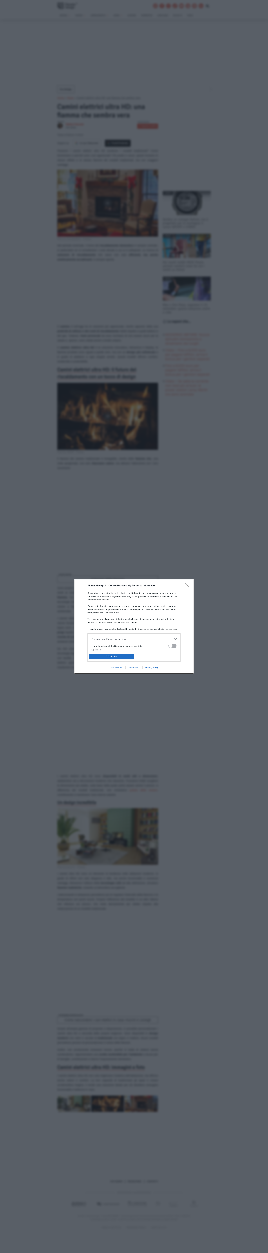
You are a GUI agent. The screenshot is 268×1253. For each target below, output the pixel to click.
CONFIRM (111, 656)
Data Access (134, 667)
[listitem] (134, 639)
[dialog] (134, 626)
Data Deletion (116, 667)
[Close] (188, 586)
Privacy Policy (151, 667)
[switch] (172, 646)
